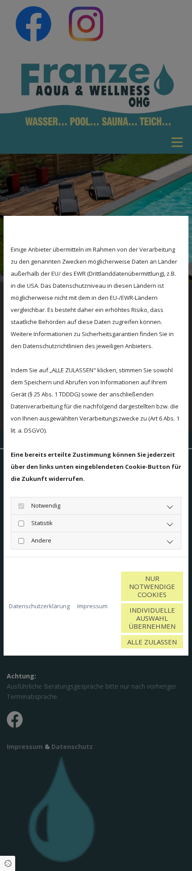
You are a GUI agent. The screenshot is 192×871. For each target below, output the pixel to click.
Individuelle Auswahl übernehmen (152, 618)
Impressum (92, 606)
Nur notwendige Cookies (152, 586)
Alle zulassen (152, 641)
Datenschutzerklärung (39, 606)
